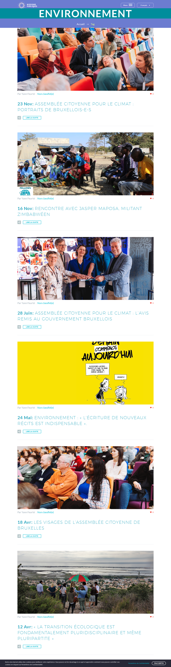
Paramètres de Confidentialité (138, 663)
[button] (145, 5)
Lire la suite (32, 118)
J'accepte (159, 663)
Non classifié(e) (45, 93)
